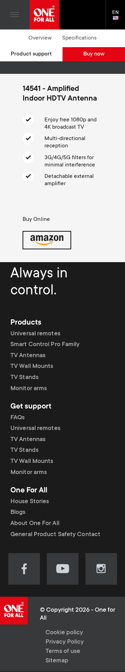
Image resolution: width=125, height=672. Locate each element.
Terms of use (62, 651)
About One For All (34, 523)
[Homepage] (44, 14)
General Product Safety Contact (55, 534)
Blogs (18, 512)
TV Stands (24, 377)
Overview (40, 38)
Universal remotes (35, 333)
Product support (31, 54)
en (118, 18)
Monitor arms (28, 388)
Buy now (94, 54)
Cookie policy (64, 632)
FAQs (17, 417)
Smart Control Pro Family (45, 344)
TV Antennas (27, 355)
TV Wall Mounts (31, 366)
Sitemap (56, 660)
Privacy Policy (64, 642)
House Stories (29, 501)
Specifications (79, 38)
